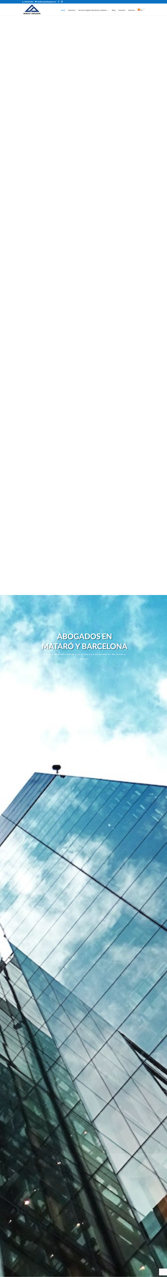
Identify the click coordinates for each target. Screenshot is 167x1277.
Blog (113, 10)
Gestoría (131, 10)
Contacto (121, 10)
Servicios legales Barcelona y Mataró (92, 10)
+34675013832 (28, 2)
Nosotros (71, 10)
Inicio (63, 10)
